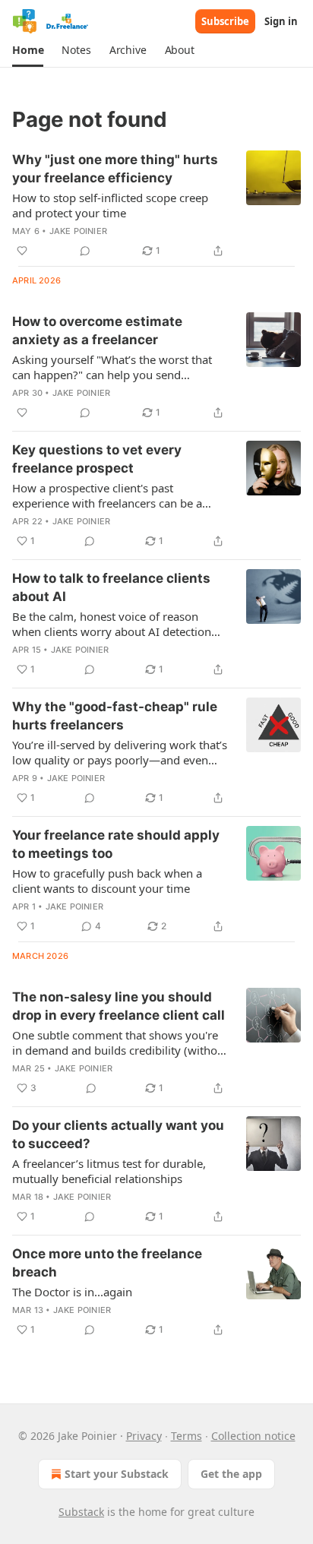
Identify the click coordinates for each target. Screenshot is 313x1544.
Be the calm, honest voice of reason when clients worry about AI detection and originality (111, 624)
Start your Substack (117, 1473)
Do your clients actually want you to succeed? (118, 1134)
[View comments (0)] (85, 251)
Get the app (231, 1473)
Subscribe (225, 21)
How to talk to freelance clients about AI (111, 587)
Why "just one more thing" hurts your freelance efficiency (115, 168)
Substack (81, 1511)
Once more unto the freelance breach (107, 1263)
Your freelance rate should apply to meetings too (116, 844)
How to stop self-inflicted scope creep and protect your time (110, 205)
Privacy (144, 1436)
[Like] (22, 251)
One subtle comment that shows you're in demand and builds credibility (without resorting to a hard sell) (120, 1042)
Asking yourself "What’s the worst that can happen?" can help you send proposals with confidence (112, 367)
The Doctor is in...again (72, 1291)
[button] (27, 50)
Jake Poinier (78, 231)
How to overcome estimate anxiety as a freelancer (97, 330)
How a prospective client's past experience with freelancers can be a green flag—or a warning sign (107, 495)
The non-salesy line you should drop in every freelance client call (118, 1006)
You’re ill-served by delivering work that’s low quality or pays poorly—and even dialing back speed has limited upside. (119, 752)
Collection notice (253, 1436)
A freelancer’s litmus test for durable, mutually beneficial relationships (109, 1171)
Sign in (281, 21)
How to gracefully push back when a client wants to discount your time (107, 880)
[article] (156, 205)
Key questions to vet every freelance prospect (97, 459)
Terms (186, 1436)
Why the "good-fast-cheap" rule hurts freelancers (114, 715)
